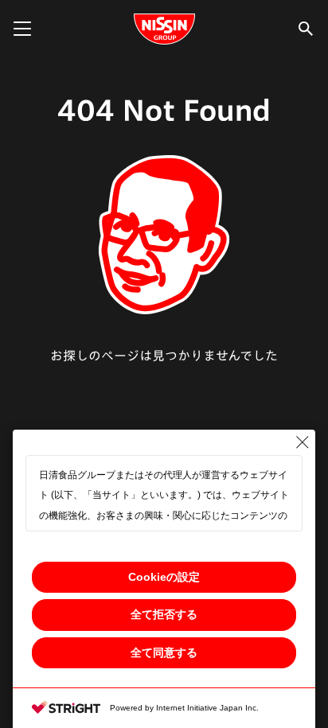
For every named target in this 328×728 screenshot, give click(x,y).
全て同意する (164, 652)
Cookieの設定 (164, 576)
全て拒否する (164, 614)
